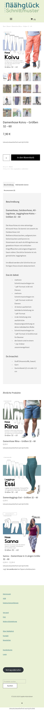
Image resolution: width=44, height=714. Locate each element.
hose (12, 169)
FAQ (4, 617)
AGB (4, 598)
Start (4, 26)
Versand (6, 613)
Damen (9, 26)
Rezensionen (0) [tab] (9, 190)
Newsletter (7, 640)
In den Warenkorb (25, 157)
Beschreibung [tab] (9, 185)
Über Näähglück (8, 631)
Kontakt (5, 636)
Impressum (7, 594)
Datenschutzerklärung (10, 603)
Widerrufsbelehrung (10, 621)
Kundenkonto (7, 650)
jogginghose (17, 169)
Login (5, 654)
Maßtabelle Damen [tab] (22, 185)
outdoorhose (24, 169)
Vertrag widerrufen (13, 670)
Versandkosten (12, 569)
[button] (6, 34)
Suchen (10, 686)
